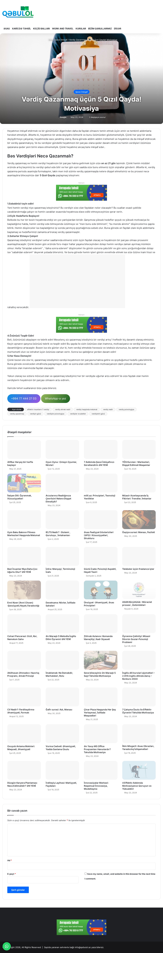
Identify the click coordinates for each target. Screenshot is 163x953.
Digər (117, 28)
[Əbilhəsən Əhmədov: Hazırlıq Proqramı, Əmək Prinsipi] (24, 660)
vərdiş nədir (108, 409)
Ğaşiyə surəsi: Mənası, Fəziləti (138, 532)
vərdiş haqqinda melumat (86, 409)
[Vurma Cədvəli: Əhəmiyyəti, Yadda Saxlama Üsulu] (62, 733)
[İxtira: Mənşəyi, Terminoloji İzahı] (62, 556)
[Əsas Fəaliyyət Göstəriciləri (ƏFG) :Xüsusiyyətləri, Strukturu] (100, 519)
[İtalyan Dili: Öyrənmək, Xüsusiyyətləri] (24, 483)
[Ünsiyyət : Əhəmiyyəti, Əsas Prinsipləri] (100, 590)
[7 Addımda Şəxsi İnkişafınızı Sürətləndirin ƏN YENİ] (100, 449)
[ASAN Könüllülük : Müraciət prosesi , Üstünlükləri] (139, 590)
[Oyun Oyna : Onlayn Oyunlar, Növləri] (62, 449)
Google (63, 117)
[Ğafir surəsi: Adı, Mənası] (62, 697)
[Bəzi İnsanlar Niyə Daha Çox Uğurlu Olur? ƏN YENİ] (24, 556)
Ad (9, 860)
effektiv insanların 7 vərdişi (38, 409)
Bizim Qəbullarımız (100, 28)
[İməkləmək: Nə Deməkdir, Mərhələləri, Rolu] (62, 660)
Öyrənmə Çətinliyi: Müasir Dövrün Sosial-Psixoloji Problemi (136, 639)
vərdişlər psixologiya (55, 414)
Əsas (7, 28)
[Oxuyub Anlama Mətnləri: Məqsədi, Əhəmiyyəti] (24, 733)
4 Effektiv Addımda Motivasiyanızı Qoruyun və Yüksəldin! (136, 785)
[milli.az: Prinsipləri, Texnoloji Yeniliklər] (100, 483)
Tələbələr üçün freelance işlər (138, 569)
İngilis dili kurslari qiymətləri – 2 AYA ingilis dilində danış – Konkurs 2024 (138, 675)
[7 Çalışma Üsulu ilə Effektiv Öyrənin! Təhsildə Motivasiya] (139, 697)
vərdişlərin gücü (98, 414)
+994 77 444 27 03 (23, 398)
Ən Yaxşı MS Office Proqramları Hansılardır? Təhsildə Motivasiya (97, 749)
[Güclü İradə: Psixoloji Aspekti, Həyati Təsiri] (100, 556)
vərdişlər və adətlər (78, 414)
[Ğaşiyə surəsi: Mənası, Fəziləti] (139, 519)
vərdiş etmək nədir (62, 409)
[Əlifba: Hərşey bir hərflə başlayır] (24, 449)
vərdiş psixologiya (126, 409)
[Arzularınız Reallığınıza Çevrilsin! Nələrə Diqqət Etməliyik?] (62, 483)
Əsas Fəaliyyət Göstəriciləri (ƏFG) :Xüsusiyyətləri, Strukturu (98, 535)
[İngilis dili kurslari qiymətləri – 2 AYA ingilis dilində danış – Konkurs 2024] (139, 660)
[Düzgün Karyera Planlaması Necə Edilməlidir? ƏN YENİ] (24, 770)
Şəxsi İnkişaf (61, 39)
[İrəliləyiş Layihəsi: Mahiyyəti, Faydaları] (62, 770)
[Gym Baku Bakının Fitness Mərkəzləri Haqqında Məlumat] (24, 519)
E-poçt (11, 874)
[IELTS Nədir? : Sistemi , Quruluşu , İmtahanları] (62, 519)
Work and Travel (62, 28)
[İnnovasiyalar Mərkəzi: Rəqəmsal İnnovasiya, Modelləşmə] (100, 770)
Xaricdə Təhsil (21, 28)
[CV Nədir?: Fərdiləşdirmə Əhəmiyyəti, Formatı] (24, 697)
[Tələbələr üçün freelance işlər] (139, 556)
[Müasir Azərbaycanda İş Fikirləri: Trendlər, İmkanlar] (139, 483)
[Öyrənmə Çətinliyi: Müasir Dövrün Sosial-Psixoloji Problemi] (139, 623)
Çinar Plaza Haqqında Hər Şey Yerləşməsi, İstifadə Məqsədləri (100, 712)
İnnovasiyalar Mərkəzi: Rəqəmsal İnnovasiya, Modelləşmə (96, 785)
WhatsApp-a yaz (55, 398)
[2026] (18, 11)
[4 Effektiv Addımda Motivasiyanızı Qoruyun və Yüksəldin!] (139, 770)
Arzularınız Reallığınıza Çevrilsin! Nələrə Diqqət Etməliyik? (58, 498)
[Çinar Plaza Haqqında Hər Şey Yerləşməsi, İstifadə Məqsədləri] (100, 697)
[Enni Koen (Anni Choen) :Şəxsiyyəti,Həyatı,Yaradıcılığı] (24, 590)
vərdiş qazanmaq (17, 414)
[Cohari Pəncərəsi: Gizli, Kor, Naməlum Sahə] (24, 623)
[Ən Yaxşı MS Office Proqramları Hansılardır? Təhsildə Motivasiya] (100, 733)
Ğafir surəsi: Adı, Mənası (59, 709)
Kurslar (81, 28)
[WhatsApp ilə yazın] (7, 946)
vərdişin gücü (35, 414)
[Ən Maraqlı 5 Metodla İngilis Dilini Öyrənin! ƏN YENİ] (62, 623)
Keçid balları (41, 28)
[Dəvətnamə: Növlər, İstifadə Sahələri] (62, 590)
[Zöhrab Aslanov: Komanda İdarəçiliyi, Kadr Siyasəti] (100, 623)
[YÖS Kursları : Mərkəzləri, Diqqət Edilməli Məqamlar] (139, 449)
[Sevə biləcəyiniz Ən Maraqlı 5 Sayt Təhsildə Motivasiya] (100, 660)
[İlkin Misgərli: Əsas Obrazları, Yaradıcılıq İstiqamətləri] (139, 733)
